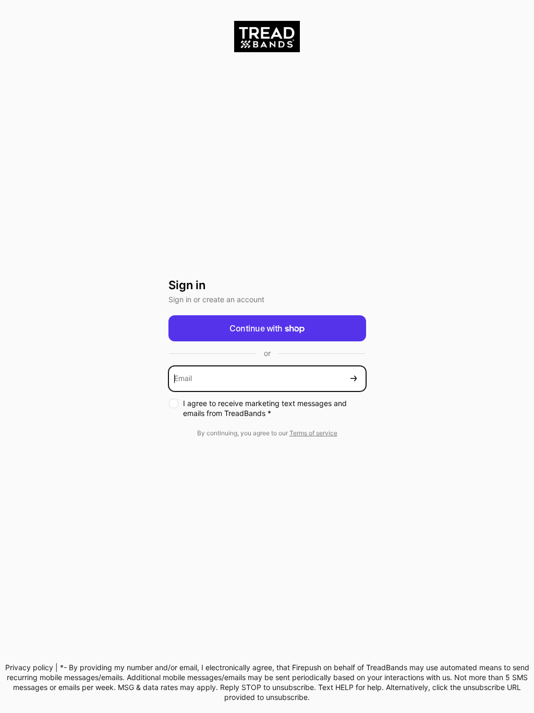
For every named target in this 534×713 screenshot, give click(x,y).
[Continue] (353, 379)
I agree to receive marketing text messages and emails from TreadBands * (265, 408)
